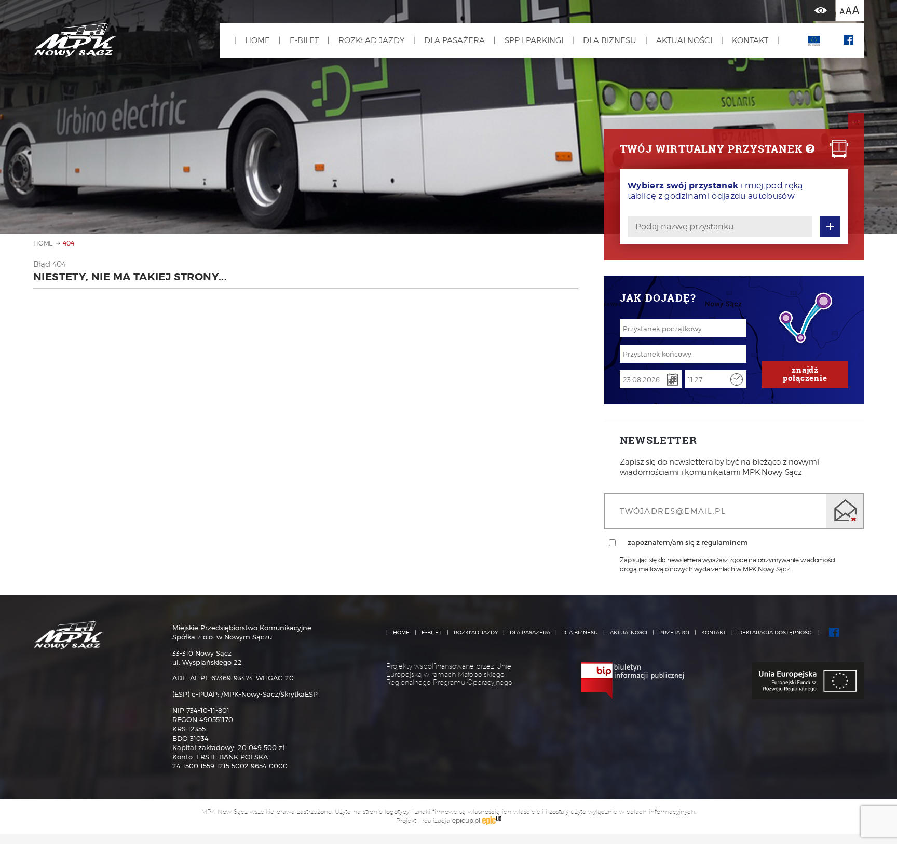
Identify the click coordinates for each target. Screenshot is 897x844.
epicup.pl (466, 820)
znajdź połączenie (805, 374)
